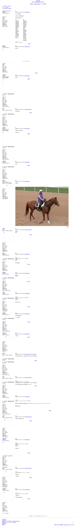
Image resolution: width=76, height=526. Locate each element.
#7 (15, 180)
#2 (15, 45)
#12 (16, 312)
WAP (73, 524)
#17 (16, 415)
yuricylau (4, 488)
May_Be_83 (4, 332)
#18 (16, 438)
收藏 (10, 8)
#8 (15, 228)
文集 (28, 109)
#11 (16, 292)
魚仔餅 (3, 467)
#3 (15, 74)
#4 (15, 108)
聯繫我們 (61, 524)
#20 (16, 488)
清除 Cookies (57, 524)
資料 (26, 12)
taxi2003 (3, 353)
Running (3, 272)
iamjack (3, 415)
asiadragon (4, 161)
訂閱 (8, 8)
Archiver (70, 524)
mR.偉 (3, 292)
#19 (16, 467)
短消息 (28, 12)
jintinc (3, 180)
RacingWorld (66, 524)
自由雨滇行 (4, 438)
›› (8, 7)
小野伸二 (4, 74)
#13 (16, 332)
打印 (3, 8)
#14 (16, 353)
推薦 (5, 8)
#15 (16, 376)
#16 (16, 395)
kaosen (3, 45)
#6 (15, 161)
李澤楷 (3, 228)
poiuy (3, 108)
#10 (16, 272)
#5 (15, 127)
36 (4, 322)
